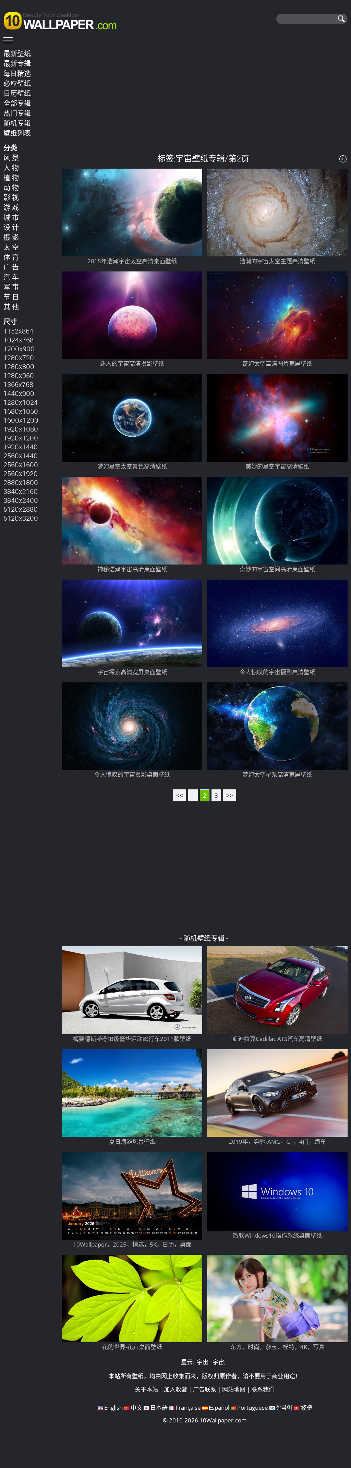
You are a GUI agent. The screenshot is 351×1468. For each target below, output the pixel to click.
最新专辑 (17, 63)
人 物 (11, 167)
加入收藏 (175, 1389)
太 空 (11, 247)
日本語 (159, 1407)
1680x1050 (20, 411)
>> (229, 795)
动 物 (11, 187)
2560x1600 (20, 464)
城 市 (11, 217)
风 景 (11, 157)
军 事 (11, 286)
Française (188, 1407)
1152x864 (18, 330)
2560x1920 (20, 473)
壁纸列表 (17, 133)
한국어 (284, 1407)
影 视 (11, 197)
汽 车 (11, 276)
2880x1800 (20, 482)
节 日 (11, 296)
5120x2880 (20, 509)
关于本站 (146, 1389)
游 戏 (11, 207)
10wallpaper (63, 19)
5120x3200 (20, 517)
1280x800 (18, 366)
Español (219, 1407)
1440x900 (18, 393)
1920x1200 (20, 437)
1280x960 (18, 375)
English (113, 1407)
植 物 (11, 177)
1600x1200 (20, 419)
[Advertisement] (205, 96)
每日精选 (17, 73)
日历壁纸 (17, 93)
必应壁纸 (17, 83)
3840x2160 (20, 491)
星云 (187, 1362)
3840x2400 (20, 500)
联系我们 (263, 1389)
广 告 (11, 267)
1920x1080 (20, 428)
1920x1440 (20, 446)
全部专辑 (17, 103)
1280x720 (18, 357)
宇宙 (202, 1362)
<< (179, 795)
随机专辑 (17, 123)
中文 (136, 1407)
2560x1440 (20, 455)
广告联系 (204, 1389)
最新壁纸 (17, 53)
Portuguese (252, 1407)
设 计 (11, 227)
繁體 (306, 1407)
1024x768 (18, 339)
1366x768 (18, 384)
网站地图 (233, 1389)
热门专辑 (17, 113)
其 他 (11, 306)
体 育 (11, 257)
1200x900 (19, 348)
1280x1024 (20, 402)
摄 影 (11, 237)
